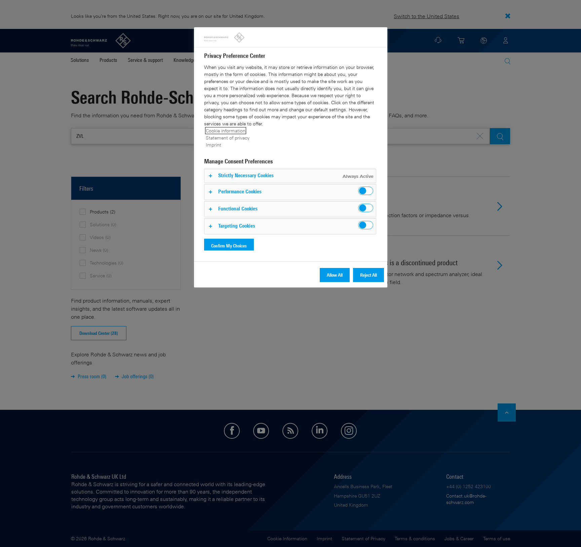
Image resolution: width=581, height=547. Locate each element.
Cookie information (225, 130)
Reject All (368, 275)
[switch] (365, 191)
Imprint (213, 145)
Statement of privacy (227, 138)
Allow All (335, 275)
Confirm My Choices (229, 245)
